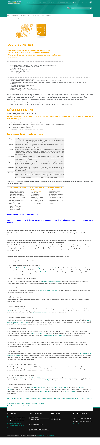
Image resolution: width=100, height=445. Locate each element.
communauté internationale (37, 387)
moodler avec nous (70, 391)
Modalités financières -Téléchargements (67, 2)
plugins (49, 380)
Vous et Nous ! (83, 2)
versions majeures (44, 391)
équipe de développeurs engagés (58, 387)
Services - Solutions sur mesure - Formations (43, 2)
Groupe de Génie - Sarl (77, 423)
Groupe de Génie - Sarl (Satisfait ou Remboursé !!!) (45, 435)
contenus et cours (69, 378)
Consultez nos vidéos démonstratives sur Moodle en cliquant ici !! (26, 403)
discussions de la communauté (42, 313)
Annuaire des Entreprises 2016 (37, 424)
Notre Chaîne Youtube (35, 419)
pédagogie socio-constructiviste (51, 281)
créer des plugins (37, 333)
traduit (10, 311)
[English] (69, 8)
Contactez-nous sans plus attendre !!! (18, 406)
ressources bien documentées (48, 290)
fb (52, 419)
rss (57, 419)
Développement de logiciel (32, 18)
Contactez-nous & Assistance (36, 426)
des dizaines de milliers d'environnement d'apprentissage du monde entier (35, 268)
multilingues (19, 309)
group (60, 419)
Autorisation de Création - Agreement (38, 422)
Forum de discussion (35, 417)
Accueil (28, 2)
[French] (67, 8)
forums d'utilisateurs (38, 378)
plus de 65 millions (42, 272)
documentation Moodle (21, 378)
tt (55, 419)
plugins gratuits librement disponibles (54, 335)
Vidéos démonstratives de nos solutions (39, 429)
